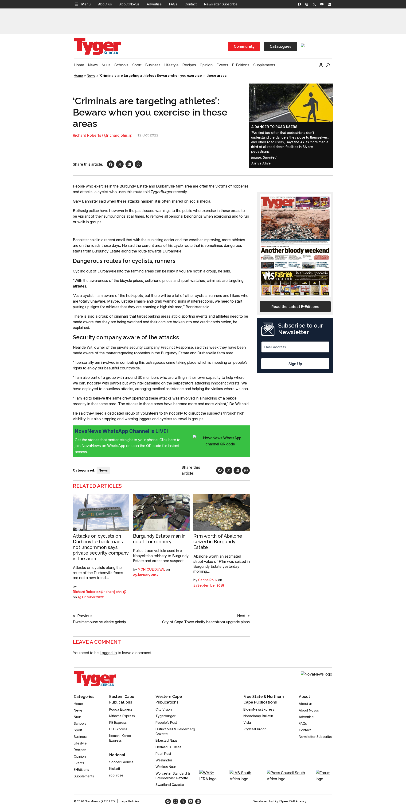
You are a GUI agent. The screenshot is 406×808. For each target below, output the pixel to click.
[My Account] (321, 65)
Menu (86, 4)
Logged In (108, 652)
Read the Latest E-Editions (295, 306)
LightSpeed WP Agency (289, 801)
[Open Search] (328, 65)
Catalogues (280, 46)
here (172, 439)
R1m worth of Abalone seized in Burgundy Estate (217, 541)
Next (241, 615)
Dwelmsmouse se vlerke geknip (99, 622)
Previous (84, 615)
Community (244, 46)
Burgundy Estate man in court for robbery (159, 538)
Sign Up (295, 363)
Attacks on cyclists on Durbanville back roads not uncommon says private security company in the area (101, 547)
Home (78, 75)
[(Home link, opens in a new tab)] (95, 678)
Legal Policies (129, 801)
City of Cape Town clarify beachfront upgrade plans (206, 622)
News (91, 75)
